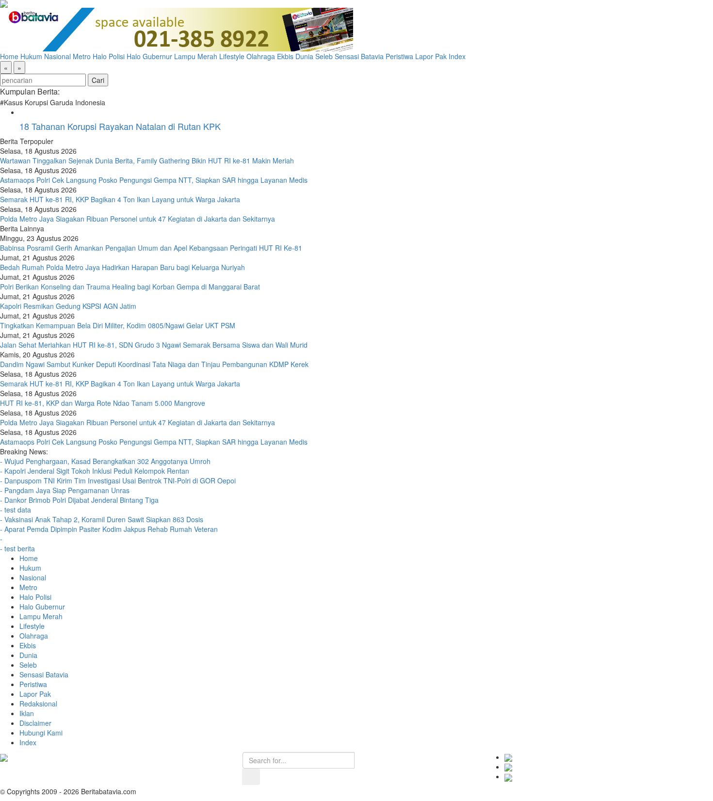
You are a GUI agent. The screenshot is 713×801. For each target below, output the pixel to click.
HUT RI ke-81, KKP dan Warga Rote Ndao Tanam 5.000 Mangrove (102, 403)
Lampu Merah (195, 56)
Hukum (31, 56)
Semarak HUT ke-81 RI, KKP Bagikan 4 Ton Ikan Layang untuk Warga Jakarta (120, 199)
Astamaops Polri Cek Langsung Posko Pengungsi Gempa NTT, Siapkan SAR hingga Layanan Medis (154, 180)
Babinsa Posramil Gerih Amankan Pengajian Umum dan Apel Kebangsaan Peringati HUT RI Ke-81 (151, 248)
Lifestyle (231, 56)
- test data (15, 509)
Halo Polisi (109, 56)
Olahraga (260, 56)
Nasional (57, 56)
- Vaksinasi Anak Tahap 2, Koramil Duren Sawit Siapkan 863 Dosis (101, 519)
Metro (82, 56)
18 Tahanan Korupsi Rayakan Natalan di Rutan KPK (120, 126)
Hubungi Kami (41, 732)
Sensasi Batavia (359, 56)
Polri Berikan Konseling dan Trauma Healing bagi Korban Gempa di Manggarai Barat (130, 286)
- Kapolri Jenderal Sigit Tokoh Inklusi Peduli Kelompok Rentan (95, 471)
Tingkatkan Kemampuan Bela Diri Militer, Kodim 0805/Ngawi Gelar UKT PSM (117, 325)
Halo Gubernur (149, 56)
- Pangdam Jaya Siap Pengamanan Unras (65, 490)
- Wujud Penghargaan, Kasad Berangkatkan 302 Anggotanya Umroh (105, 461)
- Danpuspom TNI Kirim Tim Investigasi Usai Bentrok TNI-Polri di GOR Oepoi (118, 480)
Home (9, 56)
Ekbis (285, 56)
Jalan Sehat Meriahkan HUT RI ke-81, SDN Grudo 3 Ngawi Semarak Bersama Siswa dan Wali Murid (154, 345)
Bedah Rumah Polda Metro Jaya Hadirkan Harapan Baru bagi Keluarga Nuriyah (122, 267)
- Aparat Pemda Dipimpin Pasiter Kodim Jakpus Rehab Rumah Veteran (109, 529)
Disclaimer (35, 723)
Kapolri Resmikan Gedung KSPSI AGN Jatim (68, 306)
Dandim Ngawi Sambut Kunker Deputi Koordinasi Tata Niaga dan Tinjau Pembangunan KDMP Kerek (154, 364)
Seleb (324, 56)
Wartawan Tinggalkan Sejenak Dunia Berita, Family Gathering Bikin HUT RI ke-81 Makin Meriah (147, 160)
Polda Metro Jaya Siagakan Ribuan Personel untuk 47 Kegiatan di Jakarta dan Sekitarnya (137, 219)
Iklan (26, 713)
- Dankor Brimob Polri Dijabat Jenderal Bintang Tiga (79, 500)
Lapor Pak (431, 56)
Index (457, 56)
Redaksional (38, 703)
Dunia (304, 56)
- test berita (17, 548)
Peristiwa (399, 56)
